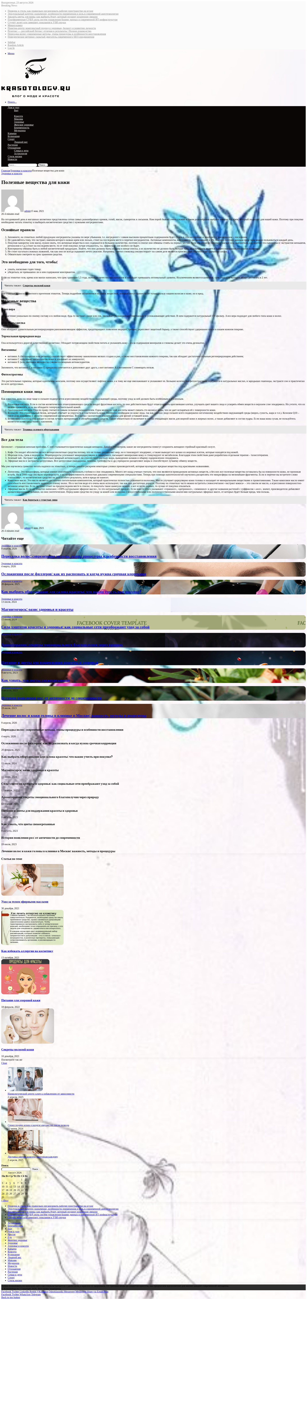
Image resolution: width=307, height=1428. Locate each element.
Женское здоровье (24, 124)
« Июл (4, 1200)
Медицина (20, 130)
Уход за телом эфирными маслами (24, 901)
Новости (12, 159)
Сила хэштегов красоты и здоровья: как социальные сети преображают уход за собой (75, 627)
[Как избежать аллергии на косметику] (32, 944)
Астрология (20, 153)
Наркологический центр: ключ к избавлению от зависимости (41, 1094)
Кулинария (14, 136)
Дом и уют (13, 107)
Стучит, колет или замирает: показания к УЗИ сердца (37, 22)
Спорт (11, 139)
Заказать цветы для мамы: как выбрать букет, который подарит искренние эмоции (53, 16)
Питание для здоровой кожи (20, 1000)
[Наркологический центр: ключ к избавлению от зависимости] (25, 1090)
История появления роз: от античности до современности (51, 697)
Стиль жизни (15, 156)
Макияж (18, 119)
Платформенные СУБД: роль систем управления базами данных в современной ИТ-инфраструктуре (63, 19)
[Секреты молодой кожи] (27, 1042)
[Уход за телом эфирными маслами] (32, 894)
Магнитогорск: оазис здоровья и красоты (37, 609)
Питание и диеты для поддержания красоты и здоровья (49, 662)
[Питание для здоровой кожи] (25, 993)
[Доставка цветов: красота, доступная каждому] (25, 1153)
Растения (13, 145)
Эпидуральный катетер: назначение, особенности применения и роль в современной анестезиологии (63, 13)
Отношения (14, 147)
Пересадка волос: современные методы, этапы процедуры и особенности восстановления (57, 34)
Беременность (21, 127)
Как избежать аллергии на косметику (27, 951)
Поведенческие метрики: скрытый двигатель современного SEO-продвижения (51, 36)
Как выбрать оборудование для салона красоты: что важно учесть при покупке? (71, 591)
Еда (10, 1237)
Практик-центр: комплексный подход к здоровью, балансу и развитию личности (52, 28)
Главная (5, 170)
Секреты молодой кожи (17, 1049)
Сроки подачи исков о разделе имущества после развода (38, 1125)
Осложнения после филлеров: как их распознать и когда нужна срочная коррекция (73, 573)
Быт (16, 110)
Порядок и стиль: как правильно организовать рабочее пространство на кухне (50, 11)
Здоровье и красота (18, 113)
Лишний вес (21, 142)
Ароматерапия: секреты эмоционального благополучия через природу (62, 644)
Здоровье (19, 122)
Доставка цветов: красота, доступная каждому (33, 1157)
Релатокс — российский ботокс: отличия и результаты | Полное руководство (49, 31)
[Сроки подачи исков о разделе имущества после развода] (25, 1121)
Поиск (4, 1165)
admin (27, 211)
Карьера (12, 133)
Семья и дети (21, 150)
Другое (12, 1234)
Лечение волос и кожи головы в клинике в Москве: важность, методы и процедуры (73, 715)
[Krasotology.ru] (35, 96)
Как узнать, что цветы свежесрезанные (35, 680)
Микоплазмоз (15, 25)
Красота (18, 116)
